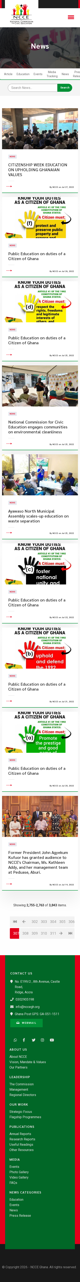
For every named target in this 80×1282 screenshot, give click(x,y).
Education (23, 74)
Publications (21, 1126)
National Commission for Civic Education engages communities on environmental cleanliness (37, 426)
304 (53, 921)
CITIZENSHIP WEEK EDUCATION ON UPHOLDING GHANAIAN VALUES (37, 169)
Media (14, 1159)
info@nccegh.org (28, 1007)
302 (35, 921)
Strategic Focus (20, 1111)
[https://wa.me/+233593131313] (14, 1039)
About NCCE (18, 1056)
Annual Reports (20, 1134)
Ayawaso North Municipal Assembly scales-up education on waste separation (38, 515)
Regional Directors (22, 1095)
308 (25, 933)
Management (18, 1089)
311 (53, 933)
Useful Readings (21, 1144)
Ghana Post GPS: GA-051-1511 (37, 1014)
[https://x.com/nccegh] (32, 1039)
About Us (18, 1049)
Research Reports (22, 1139)
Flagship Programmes (25, 1117)
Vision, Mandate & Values (27, 1062)
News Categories (25, 1192)
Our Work (18, 1104)
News (65, 74)
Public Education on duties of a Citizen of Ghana (36, 256)
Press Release (20, 1215)
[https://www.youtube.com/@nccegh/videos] (50, 1039)
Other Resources (21, 1150)
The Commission (21, 1084)
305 (62, 921)
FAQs (13, 1182)
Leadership (19, 1077)
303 (44, 921)
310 (44, 933)
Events (38, 74)
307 (16, 933)
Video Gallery (19, 1177)
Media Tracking (52, 74)
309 (35, 933)
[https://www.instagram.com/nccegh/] (41, 1039)
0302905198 (25, 999)
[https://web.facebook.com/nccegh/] (23, 1039)
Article (8, 74)
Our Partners (18, 1067)
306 (71, 921)
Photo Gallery (19, 1172)
